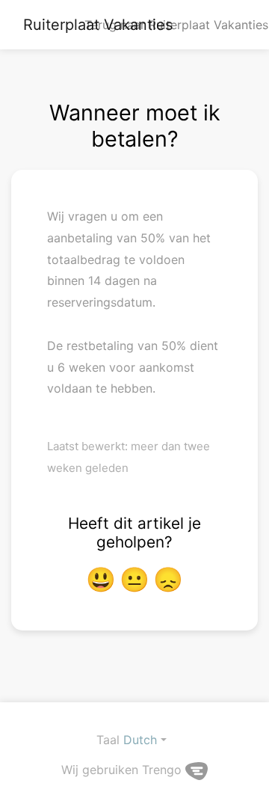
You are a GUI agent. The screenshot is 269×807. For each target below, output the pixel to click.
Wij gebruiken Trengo (123, 769)
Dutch (140, 739)
